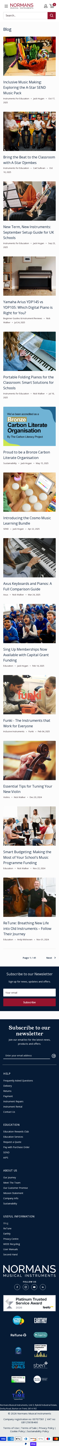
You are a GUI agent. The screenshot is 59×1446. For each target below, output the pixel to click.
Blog (5, 1223)
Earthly (6, 1234)
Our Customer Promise (15, 1188)
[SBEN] (41, 1364)
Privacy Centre (11, 1239)
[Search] (52, 15)
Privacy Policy (46, 1428)
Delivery (7, 1086)
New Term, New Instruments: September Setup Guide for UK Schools (28, 232)
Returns (7, 1091)
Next (49, 957)
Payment (8, 1096)
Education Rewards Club (16, 1131)
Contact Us (9, 1112)
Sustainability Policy (38, 1431)
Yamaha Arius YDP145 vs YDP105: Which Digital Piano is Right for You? (28, 307)
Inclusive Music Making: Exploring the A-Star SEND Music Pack (24, 87)
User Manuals (10, 1249)
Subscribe (29, 1002)
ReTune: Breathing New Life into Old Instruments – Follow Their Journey (27, 928)
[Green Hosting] (18, 1379)
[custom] (17, 1287)
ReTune (7, 1228)
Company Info (10, 1198)
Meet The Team (11, 1183)
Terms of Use (11, 1428)
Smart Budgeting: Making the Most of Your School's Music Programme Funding (27, 857)
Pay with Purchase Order (16, 1147)
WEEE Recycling (11, 1244)
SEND (6, 1152)
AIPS (5, 1158)
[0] (52, 6)
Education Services (13, 1137)
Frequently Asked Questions (18, 1080)
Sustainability (10, 1203)
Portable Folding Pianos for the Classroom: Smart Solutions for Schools (28, 382)
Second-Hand (10, 1254)
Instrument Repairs (13, 1101)
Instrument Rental (12, 1107)
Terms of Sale (29, 1428)
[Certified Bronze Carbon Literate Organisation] (40, 1350)
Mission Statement (13, 1193)
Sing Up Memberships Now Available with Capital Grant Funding (26, 655)
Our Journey (9, 1177)
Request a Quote (12, 1142)
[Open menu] (6, 6)
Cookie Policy (17, 1431)
